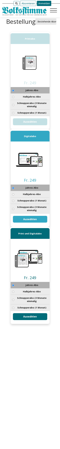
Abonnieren (28, 3)
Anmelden (44, 3)
